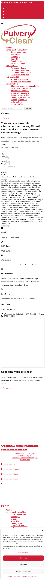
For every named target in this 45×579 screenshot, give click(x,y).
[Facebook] (1, 506)
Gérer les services (23, 552)
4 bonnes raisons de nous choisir (25, 86)
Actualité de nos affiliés (21, 81)
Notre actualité (12, 77)
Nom (3, 156)
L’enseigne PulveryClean (16, 50)
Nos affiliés (10, 18)
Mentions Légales (25, 456)
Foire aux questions (19, 63)
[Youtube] (8, 506)
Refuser (23, 565)
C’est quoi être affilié (20, 95)
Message (4, 172)
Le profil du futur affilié (21, 88)
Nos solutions (12, 66)
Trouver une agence (13, 15)
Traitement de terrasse (21, 72)
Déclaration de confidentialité (29, 576)
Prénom (4, 159)
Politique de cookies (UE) (25, 454)
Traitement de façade (20, 70)
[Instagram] (3, 506)
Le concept (15, 56)
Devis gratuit (10, 12)
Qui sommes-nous (18, 52)
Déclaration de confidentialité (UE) (25, 458)
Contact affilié (17, 104)
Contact (9, 8)
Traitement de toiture (20, 75)
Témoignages (16, 61)
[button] (42, 530)
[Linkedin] (5, 506)
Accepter (23, 558)
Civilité (3, 152)
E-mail (3, 161)
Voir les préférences (23, 571)
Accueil (9, 47)
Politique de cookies (14, 576)
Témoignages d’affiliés (20, 97)
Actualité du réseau (19, 79)
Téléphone (5, 164)
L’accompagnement (19, 100)
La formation (16, 102)
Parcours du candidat (20, 90)
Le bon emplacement (20, 93)
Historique (15, 54)
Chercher (28, 108)
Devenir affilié (12, 84)
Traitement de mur (19, 68)
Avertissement (25, 460)
